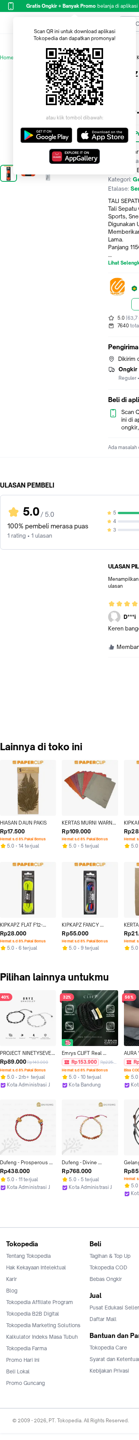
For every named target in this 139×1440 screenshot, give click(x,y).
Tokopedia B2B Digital (32, 1314)
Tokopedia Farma (26, 1348)
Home (7, 57)
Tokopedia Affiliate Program (39, 1302)
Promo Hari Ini (22, 1360)
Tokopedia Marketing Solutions (43, 1325)
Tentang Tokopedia (28, 1256)
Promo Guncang (25, 1383)
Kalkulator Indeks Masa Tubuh (42, 1337)
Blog (11, 1290)
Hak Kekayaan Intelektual (36, 1267)
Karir (11, 1279)
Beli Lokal (18, 1371)
